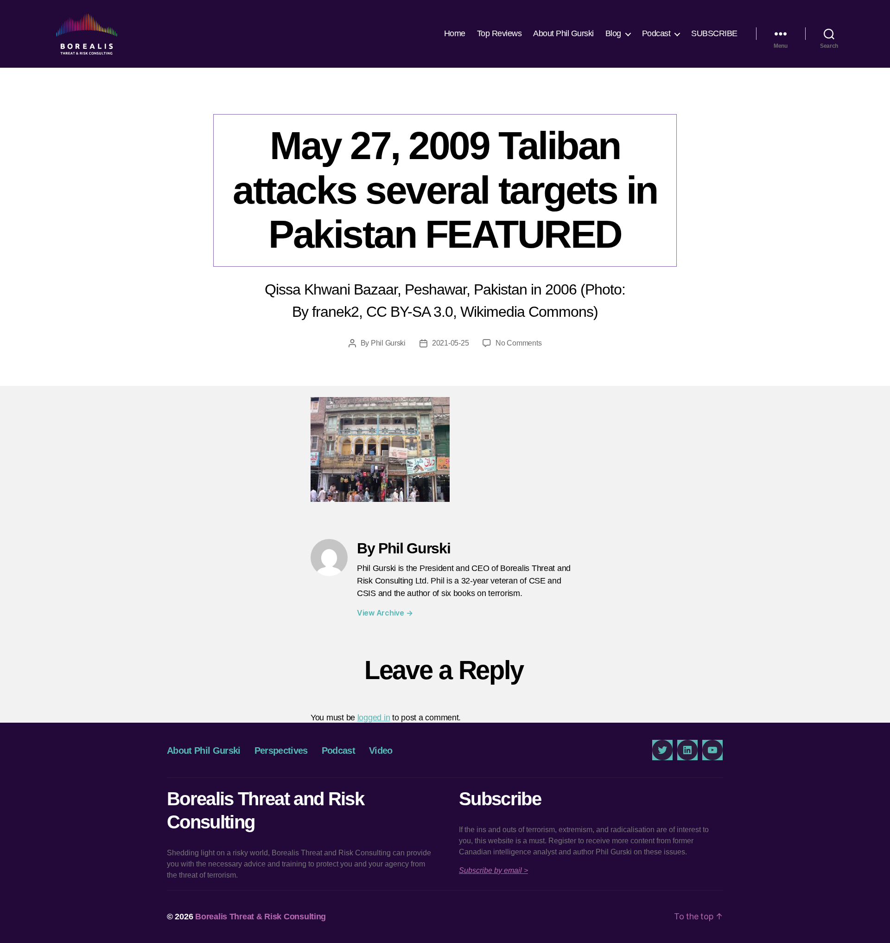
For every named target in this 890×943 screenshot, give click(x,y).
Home (454, 33)
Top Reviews (499, 33)
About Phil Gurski (563, 33)
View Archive (385, 612)
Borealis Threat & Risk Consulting (260, 916)
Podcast (656, 33)
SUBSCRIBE (714, 33)
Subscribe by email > (493, 870)
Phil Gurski (388, 343)
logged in (373, 717)
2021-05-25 (450, 343)
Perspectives (281, 750)
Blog (613, 33)
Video (381, 750)
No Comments (518, 343)
